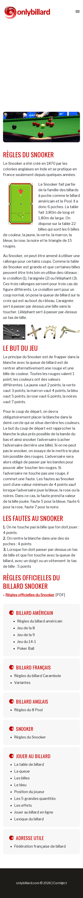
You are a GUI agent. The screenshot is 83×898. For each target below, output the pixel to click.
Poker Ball (25, 648)
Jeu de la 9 (26, 635)
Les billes (22, 778)
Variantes (22, 682)
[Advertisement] (41, 66)
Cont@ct (60, 883)
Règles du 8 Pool (28, 710)
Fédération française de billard (40, 846)
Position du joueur (29, 792)
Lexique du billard (29, 819)
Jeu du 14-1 (26, 642)
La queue (22, 771)
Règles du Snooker (30, 737)
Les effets (23, 805)
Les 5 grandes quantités (35, 798)
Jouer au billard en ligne (33, 812)
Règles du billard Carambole (37, 676)
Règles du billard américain (39, 621)
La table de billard (29, 764)
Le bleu (20, 785)
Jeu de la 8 (26, 628)
